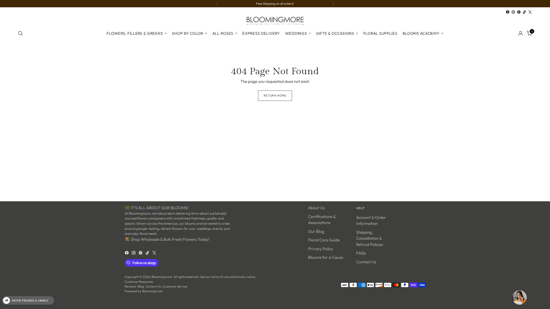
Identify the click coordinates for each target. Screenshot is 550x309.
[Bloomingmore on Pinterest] (519, 12)
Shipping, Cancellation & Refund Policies (369, 238)
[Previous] (217, 3)
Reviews (130, 286)
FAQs (361, 253)
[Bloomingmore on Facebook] (508, 12)
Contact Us (366, 261)
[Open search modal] (20, 33)
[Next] (333, 3)
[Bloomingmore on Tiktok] (524, 12)
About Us (316, 207)
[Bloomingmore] (275, 20)
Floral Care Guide (324, 239)
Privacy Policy (320, 248)
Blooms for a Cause (325, 257)
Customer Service (175, 286)
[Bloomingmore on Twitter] (530, 12)
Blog (141, 286)
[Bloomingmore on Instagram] (513, 12)
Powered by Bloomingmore (143, 291)
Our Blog (316, 231)
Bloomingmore (161, 277)
